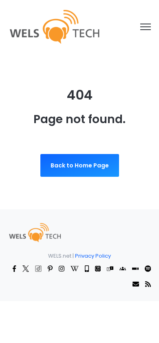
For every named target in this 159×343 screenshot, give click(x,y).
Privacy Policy (93, 256)
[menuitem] (34, 231)
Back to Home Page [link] (80, 165)
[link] (54, 26)
